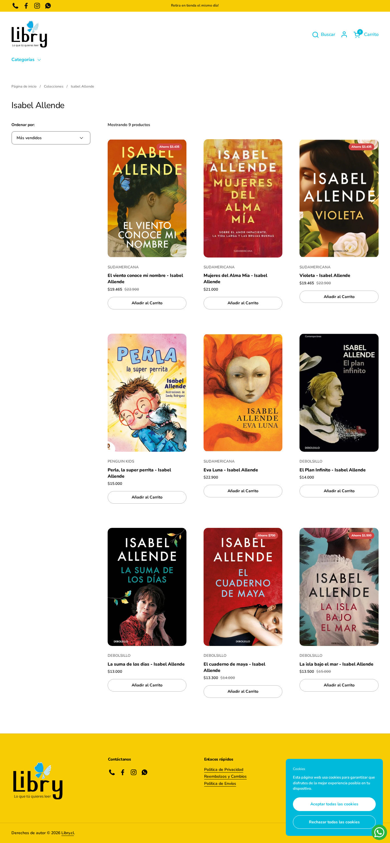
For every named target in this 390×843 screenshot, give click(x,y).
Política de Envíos (220, 783)
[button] (323, 34)
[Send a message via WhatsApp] (379, 832)
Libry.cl (67, 833)
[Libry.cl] (29, 34)
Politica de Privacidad (223, 769)
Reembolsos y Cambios (225, 776)
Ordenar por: (23, 124)
